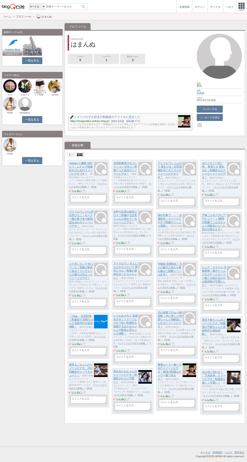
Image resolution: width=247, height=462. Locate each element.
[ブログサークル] (13, 6)
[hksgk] (10, 104)
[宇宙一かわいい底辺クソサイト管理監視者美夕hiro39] (40, 86)
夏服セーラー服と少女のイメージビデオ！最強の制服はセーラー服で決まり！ (169, 371)
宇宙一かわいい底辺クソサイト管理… (39, 92)
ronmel (55, 95)
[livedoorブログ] (12, 45)
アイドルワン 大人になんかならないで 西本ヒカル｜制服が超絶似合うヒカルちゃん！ (125, 270)
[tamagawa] (25, 104)
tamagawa (25, 113)
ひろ (10, 95)
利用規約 (217, 452)
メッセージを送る (209, 117)
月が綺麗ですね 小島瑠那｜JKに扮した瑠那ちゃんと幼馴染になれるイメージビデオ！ (170, 319)
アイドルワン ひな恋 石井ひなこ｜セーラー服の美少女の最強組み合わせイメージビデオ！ (81, 218)
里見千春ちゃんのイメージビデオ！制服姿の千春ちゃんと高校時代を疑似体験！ (214, 327)
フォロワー (106, 58)
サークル (205, 452)
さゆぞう (25, 95)
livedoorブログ (12, 54)
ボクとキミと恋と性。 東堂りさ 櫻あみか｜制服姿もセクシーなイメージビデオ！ (214, 170)
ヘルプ (228, 452)
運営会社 (239, 452)
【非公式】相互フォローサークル (32, 53)
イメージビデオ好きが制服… (133, 235)
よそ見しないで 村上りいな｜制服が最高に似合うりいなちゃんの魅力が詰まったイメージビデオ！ (81, 271)
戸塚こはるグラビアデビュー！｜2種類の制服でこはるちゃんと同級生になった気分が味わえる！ (214, 222)
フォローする (210, 109)
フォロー (80, 58)
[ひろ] (10, 86)
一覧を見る (32, 60)
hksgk (10, 113)
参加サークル (132, 58)
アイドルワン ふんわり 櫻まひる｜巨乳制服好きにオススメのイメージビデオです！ (170, 170)
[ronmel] (55, 86)
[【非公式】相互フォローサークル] (32, 45)
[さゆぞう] (25, 86)
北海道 (200, 93)
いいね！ (77, 190)
